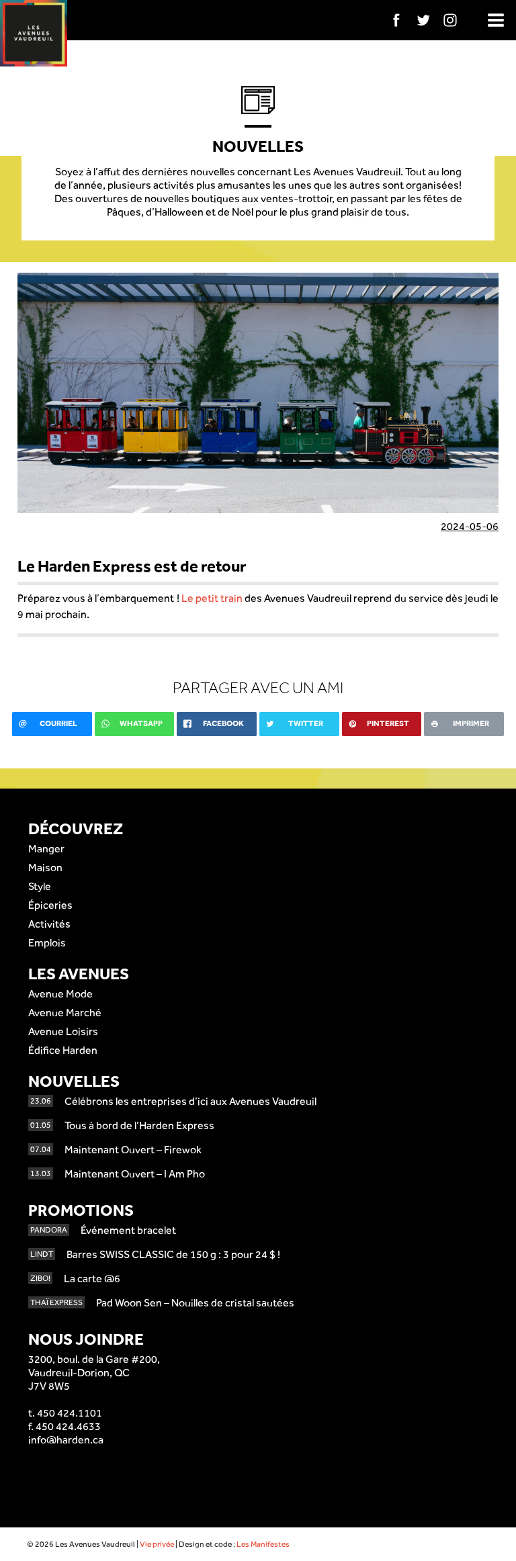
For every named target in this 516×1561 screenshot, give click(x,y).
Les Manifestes (263, 1544)
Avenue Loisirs (63, 1031)
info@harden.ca (65, 1439)
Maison (45, 867)
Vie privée (157, 1544)
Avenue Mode (60, 993)
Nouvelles (74, 1081)
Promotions (81, 1210)
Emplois (47, 942)
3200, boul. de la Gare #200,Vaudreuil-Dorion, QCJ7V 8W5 (94, 1372)
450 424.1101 (69, 1413)
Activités (49, 924)
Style (39, 886)
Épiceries (50, 905)
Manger (46, 848)
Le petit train (212, 598)
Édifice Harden (62, 1050)
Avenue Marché (64, 1012)
